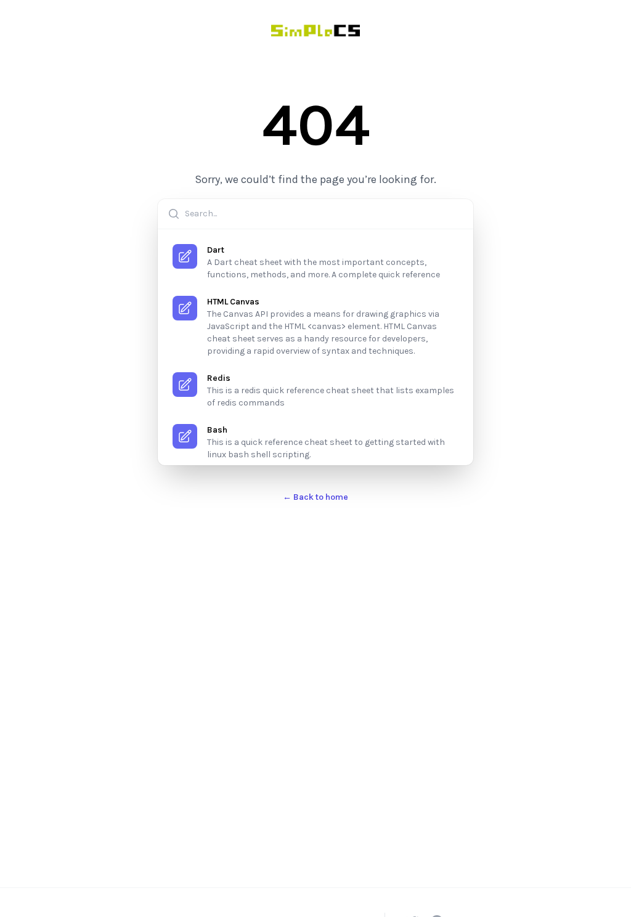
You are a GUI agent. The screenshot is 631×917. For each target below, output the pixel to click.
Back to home (315, 497)
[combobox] (315, 214)
